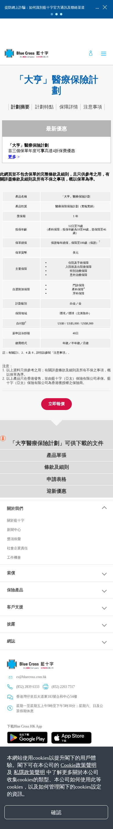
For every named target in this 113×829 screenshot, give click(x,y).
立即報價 (56, 404)
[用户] (90, 53)
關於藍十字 (15, 520)
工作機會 (14, 557)
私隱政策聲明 (29, 772)
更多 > (14, 157)
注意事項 (92, 106)
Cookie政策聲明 (78, 765)
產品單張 (56, 455)
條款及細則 (56, 467)
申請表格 (56, 479)
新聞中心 (14, 530)
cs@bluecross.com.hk (31, 677)
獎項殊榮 (14, 539)
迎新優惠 (56, 491)
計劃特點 (44, 106)
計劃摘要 (20, 106)
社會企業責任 (17, 548)
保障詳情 (68, 106)
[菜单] (103, 53)
